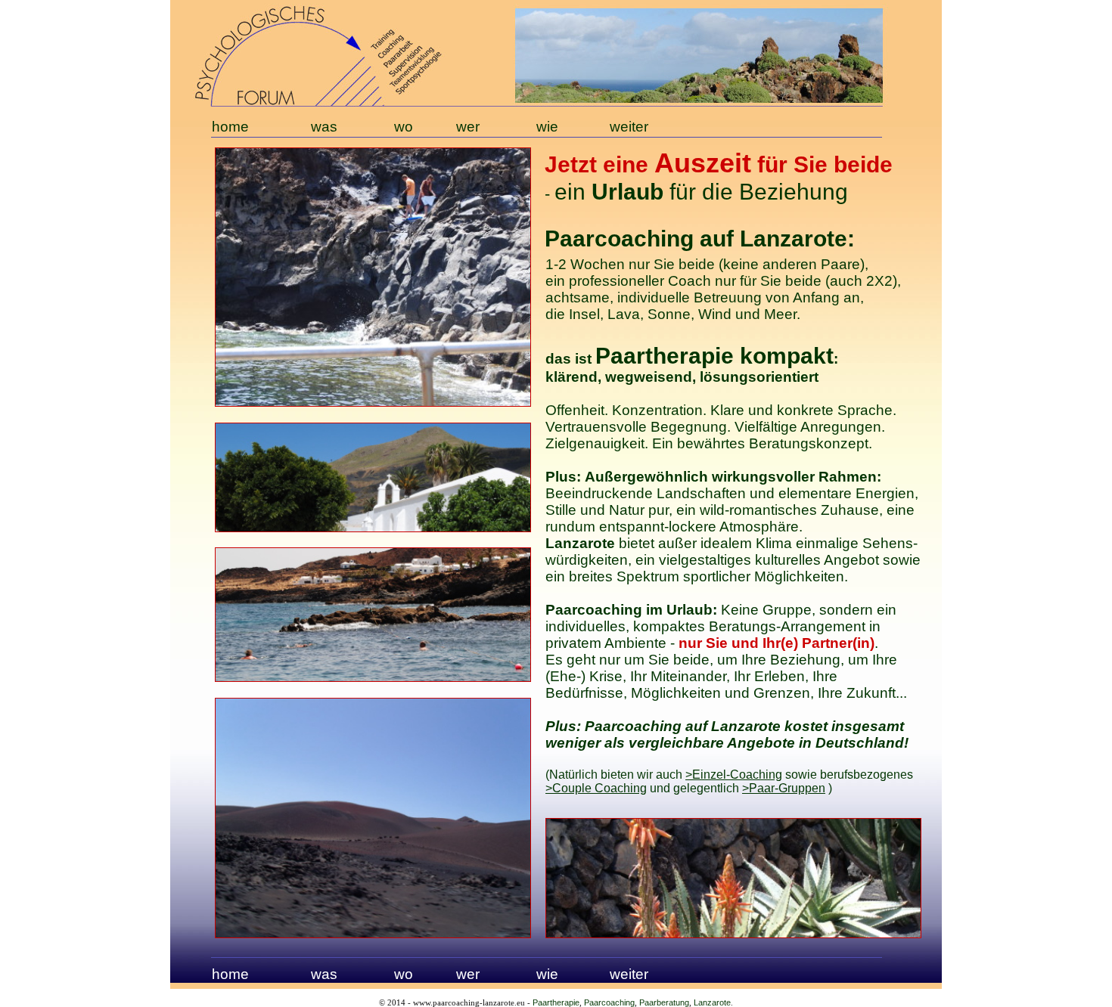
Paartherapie (556, 1002)
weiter (629, 974)
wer (468, 974)
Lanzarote (712, 1002)
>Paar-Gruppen (783, 788)
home (230, 974)
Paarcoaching (609, 1002)
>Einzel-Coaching (733, 774)
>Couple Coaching (596, 788)
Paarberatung (664, 1002)
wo (403, 974)
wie (547, 974)
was (324, 974)
